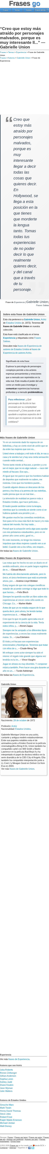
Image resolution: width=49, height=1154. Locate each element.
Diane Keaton (6, 1085)
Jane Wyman (6, 1088)
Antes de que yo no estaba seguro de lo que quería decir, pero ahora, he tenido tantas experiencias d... (24, 611)
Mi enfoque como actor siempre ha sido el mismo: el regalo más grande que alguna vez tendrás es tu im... (24, 656)
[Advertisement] (24, 20)
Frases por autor (35, 1137)
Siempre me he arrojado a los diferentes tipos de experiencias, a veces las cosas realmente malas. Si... (25, 633)
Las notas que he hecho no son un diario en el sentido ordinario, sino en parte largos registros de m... (25, 566)
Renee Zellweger (8, 1073)
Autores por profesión (15, 1139)
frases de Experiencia (23, 675)
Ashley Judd (6, 1082)
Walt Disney (6, 1126)
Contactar (4, 1148)
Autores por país (31, 1139)
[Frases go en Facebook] (29, 1148)
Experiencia (21, 52)
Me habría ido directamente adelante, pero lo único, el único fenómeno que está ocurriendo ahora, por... (25, 577)
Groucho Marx (7, 1105)
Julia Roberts (6, 1070)
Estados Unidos (14, 323)
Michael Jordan (7, 1123)
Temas (17, 10)
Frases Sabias (42, 305)
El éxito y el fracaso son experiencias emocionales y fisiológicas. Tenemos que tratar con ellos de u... (25, 645)
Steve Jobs (5, 1114)
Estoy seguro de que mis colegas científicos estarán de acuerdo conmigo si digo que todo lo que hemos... (25, 588)
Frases (5, 10)
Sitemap (12, 1148)
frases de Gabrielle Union (25, 551)
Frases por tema (21, 1137)
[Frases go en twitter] (32, 1148)
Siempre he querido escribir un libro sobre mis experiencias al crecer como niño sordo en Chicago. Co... (25, 600)
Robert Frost (6, 1117)
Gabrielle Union (23, 58)
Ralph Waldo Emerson (11, 1120)
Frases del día (40, 10)
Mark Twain (5, 1108)
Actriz (14, 726)
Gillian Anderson (8, 1076)
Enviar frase (15, 1141)
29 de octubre (20, 720)
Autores (29, 10)
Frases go (14, 1145)
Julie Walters (6, 1091)
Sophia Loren (6, 1079)
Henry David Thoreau (10, 1111)
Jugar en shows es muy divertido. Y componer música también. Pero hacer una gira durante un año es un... (26, 667)
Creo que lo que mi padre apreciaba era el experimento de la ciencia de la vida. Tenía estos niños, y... (23, 622)
